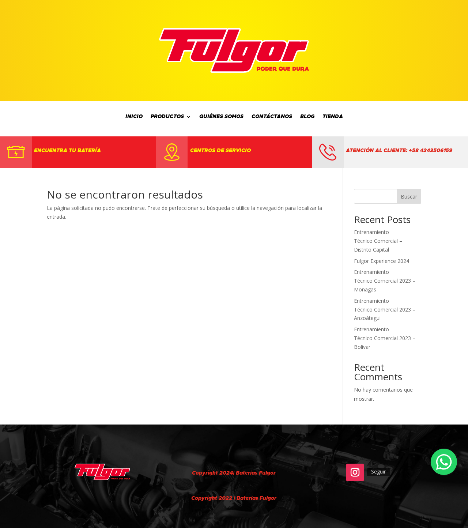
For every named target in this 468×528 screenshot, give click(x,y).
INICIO (134, 116)
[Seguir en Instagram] (355, 472)
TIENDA (332, 116)
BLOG (307, 116)
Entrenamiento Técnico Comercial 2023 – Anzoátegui (384, 309)
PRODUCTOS (167, 116)
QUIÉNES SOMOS (221, 116)
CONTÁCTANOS (272, 116)
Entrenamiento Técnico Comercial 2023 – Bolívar (384, 338)
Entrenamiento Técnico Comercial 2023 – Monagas (384, 280)
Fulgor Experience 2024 (381, 260)
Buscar (409, 196)
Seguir (378, 471)
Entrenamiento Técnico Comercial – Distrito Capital (378, 241)
